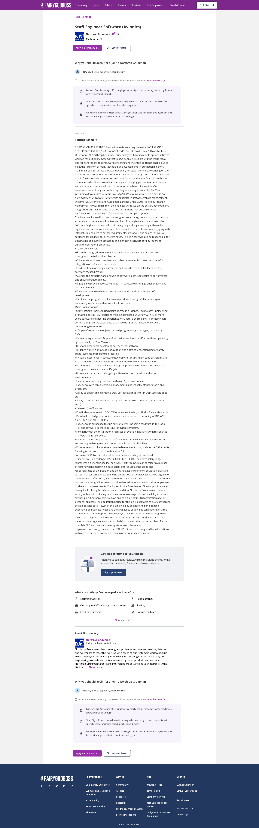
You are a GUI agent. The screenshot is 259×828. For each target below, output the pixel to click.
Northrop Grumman (98, 640)
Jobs (96, 5)
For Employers (155, 5)
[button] (117, 48)
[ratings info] (76, 80)
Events (122, 5)
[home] (56, 5)
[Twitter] (57, 786)
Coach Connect (178, 5)
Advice (108, 5)
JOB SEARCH (84, 16)
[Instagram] (49, 786)
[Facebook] (42, 786)
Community (80, 5)
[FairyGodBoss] (56, 779)
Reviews (136, 5)
